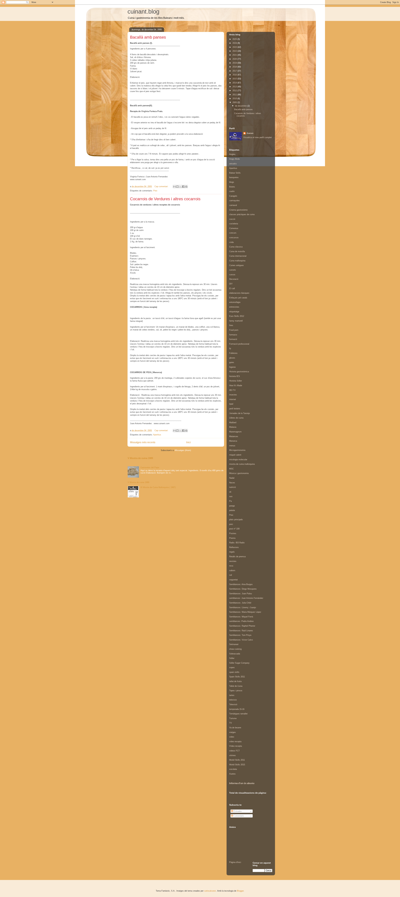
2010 (235, 98)
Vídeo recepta (235, 746)
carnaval (233, 205)
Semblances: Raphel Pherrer (242, 626)
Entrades (237, 811)
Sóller (231, 658)
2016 (235, 75)
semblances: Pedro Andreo (241, 621)
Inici (188, 442)
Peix (155, 190)
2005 (235, 102)
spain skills (234, 672)
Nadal (231, 478)
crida (231, 242)
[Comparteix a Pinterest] (186, 186)
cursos (232, 274)
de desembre (241, 106)
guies (231, 362)
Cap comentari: (162, 186)
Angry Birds (234, 159)
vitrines (232, 755)
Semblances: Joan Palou (240, 593)
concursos (234, 237)
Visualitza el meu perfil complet (257, 137)
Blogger (240, 891)
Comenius (233, 228)
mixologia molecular (238, 459)
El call (232, 288)
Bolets (232, 187)
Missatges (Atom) (183, 450)
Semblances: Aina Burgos (241, 584)
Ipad (231, 404)
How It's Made (235, 385)
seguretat (233, 579)
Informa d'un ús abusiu (241, 783)
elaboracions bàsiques (239, 293)
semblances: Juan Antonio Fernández (246, 598)
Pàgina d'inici (235, 862)
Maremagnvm (235, 432)
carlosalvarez (210, 891)
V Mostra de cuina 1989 (140, 458)
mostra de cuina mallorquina (242, 464)
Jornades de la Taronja (239, 413)
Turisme (233, 718)
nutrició (232, 487)
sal (230, 575)
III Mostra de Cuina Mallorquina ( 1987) (158, 487)
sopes (232, 667)
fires (231, 325)
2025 (235, 39)
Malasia (232, 427)
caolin (232, 191)
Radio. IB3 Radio (237, 542)
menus (232, 445)
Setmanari (233, 644)
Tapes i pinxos (235, 690)
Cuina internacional (237, 256)
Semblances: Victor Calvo (241, 640)
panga (232, 506)
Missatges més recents (142, 442)
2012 (235, 90)
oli (230, 492)
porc (231, 524)
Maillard (232, 422)
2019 (235, 63)
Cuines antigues (236, 265)
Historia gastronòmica (239, 371)
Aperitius (157, 435)
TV (230, 723)
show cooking (235, 649)
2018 (235, 67)
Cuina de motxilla (237, 251)
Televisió (233, 704)
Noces (232, 482)
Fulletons (233, 353)
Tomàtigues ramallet (238, 714)
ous (230, 496)
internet (232, 399)
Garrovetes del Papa (149, 467)
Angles (232, 154)
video (231, 737)
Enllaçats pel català (238, 298)
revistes (232, 561)
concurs (232, 233)
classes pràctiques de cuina (242, 214)
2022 (235, 51)
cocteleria (233, 223)
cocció (232, 219)
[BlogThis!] (177, 186)
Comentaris (238, 816)
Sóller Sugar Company (239, 663)
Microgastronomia (237, 450)
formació (233, 339)
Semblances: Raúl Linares (241, 630)
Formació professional (239, 344)
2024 (235, 43)
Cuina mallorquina (237, 260)
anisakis (233, 163)
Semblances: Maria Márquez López (245, 612)
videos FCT (234, 751)
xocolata (233, 769)
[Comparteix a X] (180, 186)
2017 (235, 71)
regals (232, 552)
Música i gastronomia (239, 473)
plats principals (236, 519)
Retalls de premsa (237, 556)
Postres (232, 533)
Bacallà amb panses (148, 37)
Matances (233, 436)
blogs (231, 182)
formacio (233, 335)
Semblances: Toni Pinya (240, 635)
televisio (233, 700)
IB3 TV (232, 390)
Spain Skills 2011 (237, 676)
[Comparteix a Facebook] (183, 186)
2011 (235, 94)
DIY (231, 284)
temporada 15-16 (236, 709)
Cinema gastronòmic (238, 210)
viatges (232, 732)
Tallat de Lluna (235, 686)
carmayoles (234, 200)
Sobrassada (234, 654)
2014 (235, 83)
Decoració (233, 279)
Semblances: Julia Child (240, 603)
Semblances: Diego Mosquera (242, 589)
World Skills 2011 (237, 760)
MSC (231, 469)
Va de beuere (235, 727)
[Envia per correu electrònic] (174, 186)
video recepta (235, 741)
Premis (232, 538)
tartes (231, 695)
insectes (233, 395)
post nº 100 (234, 529)
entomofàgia (234, 302)
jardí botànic (234, 408)
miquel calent (235, 455)
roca (231, 566)
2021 (235, 55)
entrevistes (234, 307)
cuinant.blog (143, 11)
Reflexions (234, 547)
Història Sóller (235, 381)
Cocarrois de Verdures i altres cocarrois (165, 199)
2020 (235, 59)
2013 (235, 86)
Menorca (233, 441)
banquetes (234, 177)
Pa (230, 501)
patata (232, 510)
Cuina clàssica (235, 247)
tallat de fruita (235, 681)
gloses (232, 358)
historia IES (234, 376)
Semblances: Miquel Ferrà (241, 616)
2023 (235, 47)
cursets (232, 270)
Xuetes (232, 774)
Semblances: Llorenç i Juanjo (242, 607)
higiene (232, 367)
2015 (235, 78)
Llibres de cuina (236, 418)
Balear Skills (235, 173)
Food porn (233, 330)
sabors (232, 570)
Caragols (233, 196)
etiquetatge (234, 311)
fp (230, 348)
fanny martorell (236, 321)
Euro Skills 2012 (236, 316)
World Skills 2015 (237, 764)
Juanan (249, 133)
